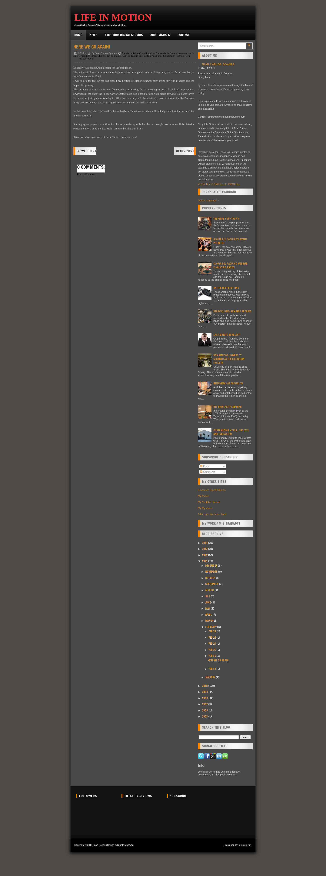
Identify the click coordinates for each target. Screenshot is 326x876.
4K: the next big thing (226, 288)
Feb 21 (212, 650)
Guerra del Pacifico (141, 56)
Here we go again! (91, 47)
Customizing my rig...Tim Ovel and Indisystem (231, 432)
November (211, 571)
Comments (208, 471)
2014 (205, 543)
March (209, 621)
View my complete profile (219, 184)
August (210, 590)
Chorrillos (144, 53)
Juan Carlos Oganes (173, 56)
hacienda (156, 56)
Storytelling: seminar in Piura (232, 311)
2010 (205, 686)
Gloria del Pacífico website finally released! (230, 265)
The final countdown (226, 219)
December (211, 565)
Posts (206, 466)
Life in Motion (113, 17)
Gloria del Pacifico (120, 56)
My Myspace (205, 508)
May (208, 608)
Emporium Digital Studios (124, 34)
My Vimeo (203, 496)
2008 (205, 698)
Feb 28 (212, 631)
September (212, 584)
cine (152, 53)
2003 (205, 716)
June (208, 602)
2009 (205, 692)
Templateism (244, 845)
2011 (205, 561)
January (210, 677)
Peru (187, 56)
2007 (205, 704)
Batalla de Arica (130, 53)
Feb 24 (212, 637)
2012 (205, 555)
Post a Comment (86, 174)
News (93, 34)
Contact (183, 34)
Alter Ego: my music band (212, 514)
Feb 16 (212, 656)
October (210, 578)
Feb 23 (212, 643)
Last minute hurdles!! (226, 335)
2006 (205, 710)
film (108, 56)
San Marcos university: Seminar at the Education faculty (228, 359)
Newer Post (87, 151)
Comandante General (167, 53)
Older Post (185, 151)
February (211, 627)
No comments (86, 58)
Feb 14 (212, 669)
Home (78, 34)
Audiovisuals (160, 34)
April (208, 615)
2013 (205, 549)
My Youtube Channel (209, 502)
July (208, 596)
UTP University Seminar (227, 407)
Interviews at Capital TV (228, 383)
